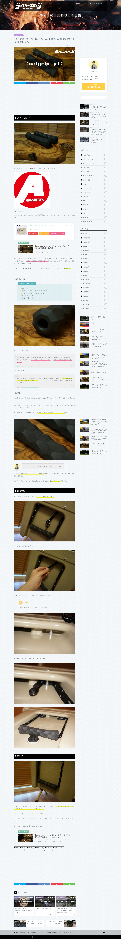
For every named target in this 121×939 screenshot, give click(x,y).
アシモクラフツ (30, 850)
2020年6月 (94, 304)
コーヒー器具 (94, 180)
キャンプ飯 (94, 172)
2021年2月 (94, 271)
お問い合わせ (87, 3)
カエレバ (37, 229)
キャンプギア (47, 850)
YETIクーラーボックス (19, 850)
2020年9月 (94, 292)
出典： (19, 367)
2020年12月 (94, 279)
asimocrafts (22, 168)
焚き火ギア (94, 209)
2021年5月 (94, 259)
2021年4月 (94, 263)
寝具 (94, 201)
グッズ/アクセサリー (18, 35)
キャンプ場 (94, 167)
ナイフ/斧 (94, 196)
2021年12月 (94, 238)
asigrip (16, 847)
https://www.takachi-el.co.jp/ (30, 367)
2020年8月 (94, 296)
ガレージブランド (38, 850)
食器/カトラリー (94, 221)
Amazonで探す (44, 233)
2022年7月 (94, 234)
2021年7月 (94, 250)
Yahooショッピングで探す (57, 233)
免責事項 (78, 3)
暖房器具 (94, 205)
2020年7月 (94, 300)
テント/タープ (94, 192)
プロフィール (68, 3)
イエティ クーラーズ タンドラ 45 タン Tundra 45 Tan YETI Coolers (50, 225)
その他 (94, 184)
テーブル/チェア (94, 188)
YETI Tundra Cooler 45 (58, 847)
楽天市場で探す (33, 233)
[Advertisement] (44, 100)
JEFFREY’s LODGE (39, 847)
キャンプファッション (94, 163)
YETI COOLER (48, 847)
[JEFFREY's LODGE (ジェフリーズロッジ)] (28, 8)
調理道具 (94, 217)
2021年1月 (94, 275)
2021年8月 (94, 246)
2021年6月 (94, 254)
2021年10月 (94, 242)
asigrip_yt (23, 847)
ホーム (59, 3)
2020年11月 (94, 283)
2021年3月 (94, 267)
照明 (94, 213)
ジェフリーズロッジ (56, 850)
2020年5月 (94, 308)
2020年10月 (94, 288)
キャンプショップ (94, 159)
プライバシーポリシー (20, 937)
